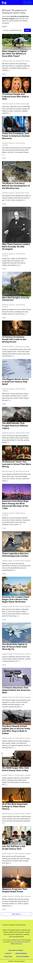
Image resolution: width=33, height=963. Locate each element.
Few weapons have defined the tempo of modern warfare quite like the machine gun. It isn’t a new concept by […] (16, 209)
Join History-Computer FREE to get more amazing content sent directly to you (14, 3)
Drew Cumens (25, 72)
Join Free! (15, 9)
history (4, 85)
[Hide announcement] (31, 6)
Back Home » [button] (16, 926)
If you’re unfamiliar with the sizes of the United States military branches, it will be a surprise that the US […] (16, 670)
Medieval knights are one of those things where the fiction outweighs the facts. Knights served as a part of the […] (16, 323)
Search (4, 38)
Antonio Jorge (25, 115)
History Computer (25, 572)
